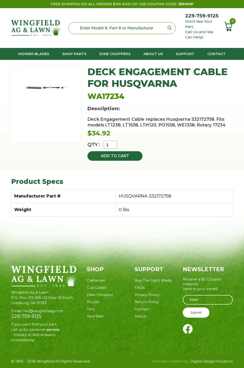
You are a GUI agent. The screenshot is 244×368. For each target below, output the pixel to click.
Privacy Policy (147, 294)
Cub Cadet (96, 287)
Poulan (93, 302)
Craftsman (96, 280)
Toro (91, 309)
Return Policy (147, 302)
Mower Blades (33, 54)
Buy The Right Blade (153, 280)
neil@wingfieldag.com (43, 311)
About (140, 316)
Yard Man (95, 316)
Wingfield (45, 361)
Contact (216, 54)
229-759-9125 (202, 16)
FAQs (139, 287)
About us (153, 54)
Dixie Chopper (100, 294)
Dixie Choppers (115, 54)
